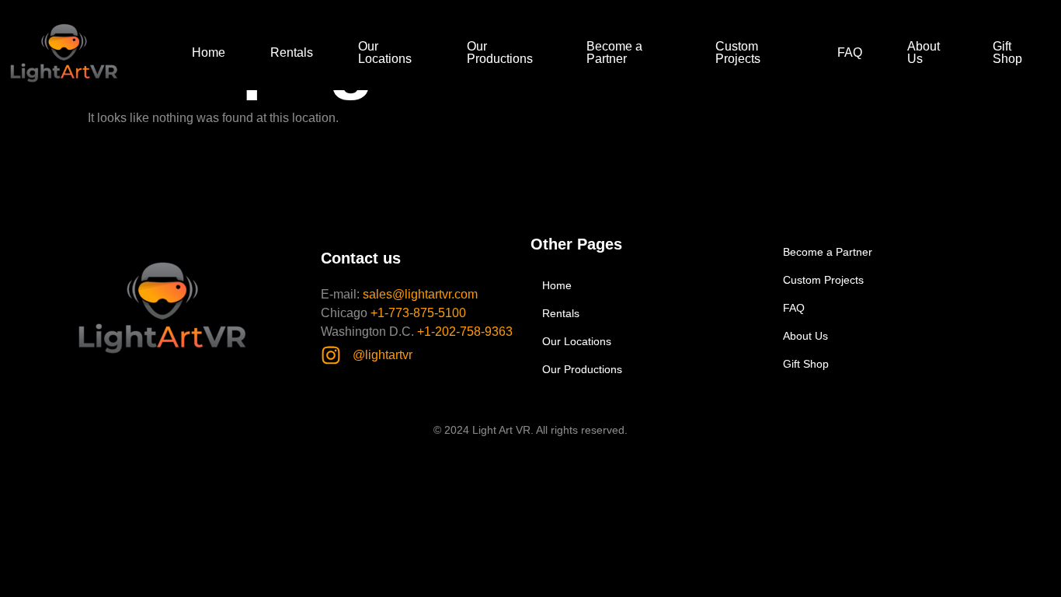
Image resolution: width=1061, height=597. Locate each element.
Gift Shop (1007, 52)
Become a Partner (614, 52)
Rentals (291, 52)
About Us (923, 52)
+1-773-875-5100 (418, 312)
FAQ (849, 52)
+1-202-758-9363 (465, 331)
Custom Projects (737, 52)
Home (208, 52)
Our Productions (500, 52)
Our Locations (385, 52)
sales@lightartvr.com (420, 294)
